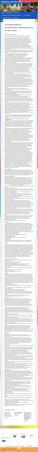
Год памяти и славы (19, 446)
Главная (3, 12)
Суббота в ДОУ (29, 446)
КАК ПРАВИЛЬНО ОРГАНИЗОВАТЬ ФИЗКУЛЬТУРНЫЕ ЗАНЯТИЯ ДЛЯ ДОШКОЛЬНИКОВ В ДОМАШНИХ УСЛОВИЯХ (28, 416)
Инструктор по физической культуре (13, 20)
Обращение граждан (6, 17)
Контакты (15, 17)
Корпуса (16, 12)
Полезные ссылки (10, 446)
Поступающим (26, 15)
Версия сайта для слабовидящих (29, 1)
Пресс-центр (9, 12)
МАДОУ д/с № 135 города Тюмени (16, 2)
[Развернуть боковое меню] (1, 20)
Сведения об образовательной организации (11, 15)
